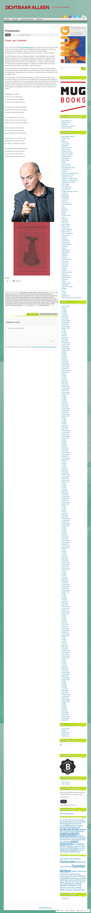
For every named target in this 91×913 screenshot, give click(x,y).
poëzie (55, 300)
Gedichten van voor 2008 (68, 182)
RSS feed (65, 17)
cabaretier (21, 295)
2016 (64, 823)
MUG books (65, 209)
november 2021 (66, 410)
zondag (78, 851)
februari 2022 (65, 405)
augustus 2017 (65, 504)
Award (63, 140)
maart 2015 (64, 557)
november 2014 (66, 564)
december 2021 (66, 408)
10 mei (8, 35)
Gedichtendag (65, 184)
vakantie (83, 846)
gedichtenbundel (68, 835)
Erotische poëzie (66, 164)
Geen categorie (65, 186)
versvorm (52, 303)
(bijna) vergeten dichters (68, 136)
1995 (20, 294)
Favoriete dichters (32, 292)
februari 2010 (65, 668)
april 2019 (64, 467)
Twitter (77, 17)
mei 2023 (64, 377)
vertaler (69, 848)
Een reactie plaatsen (44, 305)
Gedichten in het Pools (67, 175)
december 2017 (66, 496)
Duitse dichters (65, 160)
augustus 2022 (65, 394)
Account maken (66, 728)
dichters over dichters (67, 155)
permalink (30, 305)
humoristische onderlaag (48, 297)
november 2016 (66, 520)
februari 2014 (65, 581)
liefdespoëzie (63, 839)
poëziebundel (66, 843)
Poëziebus (64, 237)
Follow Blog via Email (70, 788)
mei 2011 (64, 641)
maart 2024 (64, 359)
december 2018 (66, 474)
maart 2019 (64, 469)
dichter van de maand (67, 153)
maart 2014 (64, 579)
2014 (83, 821)
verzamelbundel (81, 848)
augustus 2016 (65, 526)
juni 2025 (64, 332)
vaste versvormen (45, 303)
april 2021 (64, 423)
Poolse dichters (66, 250)
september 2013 (66, 590)
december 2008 (66, 694)
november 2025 (66, 322)
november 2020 (66, 432)
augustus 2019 (65, 460)
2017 (67, 823)
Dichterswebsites (23, 292)
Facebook (71, 17)
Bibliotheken (65, 142)
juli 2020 (64, 440)
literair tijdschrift (19, 300)
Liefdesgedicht (82, 837)
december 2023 (66, 364)
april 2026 (64, 313)
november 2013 (66, 586)
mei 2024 (64, 355)
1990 (14, 294)
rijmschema (29, 302)
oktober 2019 (65, 456)
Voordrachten (65, 285)
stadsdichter (65, 266)
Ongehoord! (65, 219)
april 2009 (64, 687)
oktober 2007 (65, 720)
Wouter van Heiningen (69, 851)
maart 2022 (64, 403)
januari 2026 (65, 319)
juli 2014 (64, 571)
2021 (78, 823)
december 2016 (66, 518)
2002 (78, 819)
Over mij (39, 19)
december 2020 (66, 430)
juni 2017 (64, 507)
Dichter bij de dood (66, 147)
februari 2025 (65, 339)
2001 (29, 294)
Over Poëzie (65, 220)
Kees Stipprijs (31, 298)
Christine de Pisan (66, 128)
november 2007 (66, 718)
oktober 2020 (65, 434)
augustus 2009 (65, 679)
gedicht (12, 297)
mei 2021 (64, 421)
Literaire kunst (65, 202)
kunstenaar (72, 837)
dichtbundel (65, 829)
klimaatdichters (65, 197)
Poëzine (64, 248)
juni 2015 (64, 551)
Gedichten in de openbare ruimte (70, 173)
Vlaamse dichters (66, 283)
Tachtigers (64, 270)
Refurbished (65, 124)
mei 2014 (64, 575)
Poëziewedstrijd (66, 242)
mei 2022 (64, 399)
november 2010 (66, 652)
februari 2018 (65, 493)
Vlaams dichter (65, 850)
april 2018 (64, 489)
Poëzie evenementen (67, 230)
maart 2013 (64, 601)
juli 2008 (64, 703)
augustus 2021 (65, 416)
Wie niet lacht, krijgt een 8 (68, 126)
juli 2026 (64, 308)
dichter (50, 295)
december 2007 (66, 716)
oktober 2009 (65, 676)
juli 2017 (64, 506)
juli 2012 (64, 615)
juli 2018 (64, 484)
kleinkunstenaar (45, 298)
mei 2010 (64, 663)
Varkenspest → (54, 26)
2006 (61, 821)
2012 (77, 821)
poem (83, 839)
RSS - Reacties (66, 784)
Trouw (39, 303)
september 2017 (66, 502)
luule (63, 206)
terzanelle (10, 303)
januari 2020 (65, 451)
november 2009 (66, 674)
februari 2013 (65, 603)
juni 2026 (64, 310)
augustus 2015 (65, 548)
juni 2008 (64, 705)
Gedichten (64, 171)
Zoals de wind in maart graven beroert (71, 297)
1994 (66, 819)
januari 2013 (65, 604)
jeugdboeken (8, 298)
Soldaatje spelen (66, 122)
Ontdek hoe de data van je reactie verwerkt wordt (44, 347)
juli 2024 (64, 352)
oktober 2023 (65, 368)
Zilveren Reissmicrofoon (16, 305)
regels (24, 302)
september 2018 (66, 480)
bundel (62, 827)
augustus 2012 (65, 614)
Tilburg (28, 303)
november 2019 (66, 454)
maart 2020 (64, 447)
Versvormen (46, 292)
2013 (35, 294)
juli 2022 (64, 396)
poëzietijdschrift (66, 241)
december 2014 (66, 562)
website (61, 851)
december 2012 (66, 606)
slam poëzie (65, 261)
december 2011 (65, 628)
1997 (68, 819)
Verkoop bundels (66, 277)
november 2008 (66, 696)
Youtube (64, 292)
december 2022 (66, 386)
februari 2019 (65, 471)
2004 (83, 819)
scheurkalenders (37, 302)
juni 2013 (64, 595)
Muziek (63, 213)
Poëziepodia (65, 239)
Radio (21, 302)
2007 (63, 821)
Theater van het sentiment (19, 303)
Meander (64, 208)
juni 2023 (64, 375)
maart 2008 (64, 711)
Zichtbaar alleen (66, 296)
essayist (74, 831)
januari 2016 (65, 538)
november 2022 (66, 388)
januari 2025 (65, 341)
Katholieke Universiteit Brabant (19, 298)
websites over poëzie (67, 286)
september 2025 (66, 326)
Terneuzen (52, 302)
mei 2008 (64, 707)
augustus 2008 (65, 701)
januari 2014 (65, 582)
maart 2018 (64, 491)
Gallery (15, 19)
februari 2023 (65, 383)
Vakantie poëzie (66, 275)
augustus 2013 (65, 592)
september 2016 (66, 524)
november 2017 (66, 498)
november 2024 (66, 344)
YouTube (83, 17)
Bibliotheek (73, 825)
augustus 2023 (65, 372)
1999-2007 (25, 294)
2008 (66, 821)
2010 (71, 821)
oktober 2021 (65, 412)
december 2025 (66, 321)
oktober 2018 (65, 478)
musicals (33, 300)
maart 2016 (64, 535)
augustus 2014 (65, 570)
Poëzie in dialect (66, 231)
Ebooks (64, 162)
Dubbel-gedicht (65, 158)
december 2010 (66, 650)
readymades (65, 255)
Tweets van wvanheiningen (66, 813)
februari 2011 (65, 646)
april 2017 (64, 511)
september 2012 (66, 612)
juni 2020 (64, 441)
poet (64, 842)
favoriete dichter (80, 831)
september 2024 (66, 348)
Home (7, 19)
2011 (74, 821)
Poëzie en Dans (66, 224)
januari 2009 (65, 692)
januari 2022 (65, 407)
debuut (66, 827)
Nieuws (63, 217)
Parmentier (43, 300)
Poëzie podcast (66, 235)
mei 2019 (64, 465)
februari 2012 (65, 625)
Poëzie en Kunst (66, 228)
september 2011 (66, 634)
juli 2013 (64, 593)
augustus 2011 (65, 636)
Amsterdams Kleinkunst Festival (44, 294)
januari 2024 (65, 363)
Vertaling (75, 848)
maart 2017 (64, 513)
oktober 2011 (65, 632)
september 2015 (66, 546)
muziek (73, 839)
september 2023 (66, 370)
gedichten (16, 297)
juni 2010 (64, 661)
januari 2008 (65, 714)
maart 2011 (64, 645)
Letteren (7, 300)
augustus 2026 (65, 306)
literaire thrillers (27, 300)
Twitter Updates (68, 809)
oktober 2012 (65, 610)
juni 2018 (64, 485)
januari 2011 (65, 648)
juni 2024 (64, 353)
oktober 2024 (65, 346)
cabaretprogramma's (29, 295)
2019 (72, 823)
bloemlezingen (14, 295)
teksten (43, 302)
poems (61, 842)
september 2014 (66, 568)
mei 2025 (64, 333)
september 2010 (66, 656)
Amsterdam (62, 825)
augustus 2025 (65, 328)
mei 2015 (64, 553)
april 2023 (64, 379)
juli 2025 (64, 330)
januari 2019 (65, 473)
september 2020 (66, 436)
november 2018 (66, 476)
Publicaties (64, 253)
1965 (11, 294)
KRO (51, 298)
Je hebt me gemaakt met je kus (70, 191)
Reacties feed (65, 734)
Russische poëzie (66, 259)
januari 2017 (65, 517)
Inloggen (64, 730)
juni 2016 (64, 529)
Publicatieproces (66, 252)
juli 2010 (64, 659)
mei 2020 (64, 443)
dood (70, 831)
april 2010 (64, 665)
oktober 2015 (65, 544)
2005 (32, 294)
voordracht (81, 850)
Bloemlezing (79, 825)
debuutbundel (71, 827)
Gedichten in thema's (67, 177)
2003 (81, 819)
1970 (61, 819)
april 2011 (64, 643)
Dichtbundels (65, 145)
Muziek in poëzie (66, 215)
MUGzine (64, 211)
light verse (39, 292)
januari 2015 (65, 560)
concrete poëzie (66, 144)
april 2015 (64, 555)
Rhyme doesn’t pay (67, 120)
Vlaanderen (74, 850)
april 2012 (64, 621)
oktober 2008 (65, 698)
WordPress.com (66, 736)
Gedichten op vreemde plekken (70, 180)
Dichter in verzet (66, 149)
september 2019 (66, 458)
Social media (65, 263)
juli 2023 (64, 374)
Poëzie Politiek (8, 302)
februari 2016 (65, 537)
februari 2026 (65, 317)
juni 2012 (64, 617)
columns (37, 295)
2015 (61, 823)
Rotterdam (81, 844)
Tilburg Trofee (33, 303)
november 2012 (66, 608)
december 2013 (66, 584)
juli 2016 (64, 528)
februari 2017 (65, 515)
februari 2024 (65, 361)
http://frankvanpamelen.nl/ (27, 47)
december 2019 (66, 452)
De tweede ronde (43, 295)
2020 (75, 823)
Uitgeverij (64, 274)
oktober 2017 (65, 500)
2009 (69, 821)
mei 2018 (64, 487)
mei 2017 (64, 509)
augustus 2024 (65, 350)
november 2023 (66, 366)
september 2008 (66, 700)
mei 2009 (64, 685)
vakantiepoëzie (63, 848)
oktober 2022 (65, 390)
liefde (77, 837)
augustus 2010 (65, 657)
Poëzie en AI (65, 222)
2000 (73, 819)
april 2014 (64, 577)
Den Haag (77, 827)
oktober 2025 (65, 324)
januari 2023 (65, 385)
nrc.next (38, 300)
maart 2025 (64, 337)
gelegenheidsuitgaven (25, 297)
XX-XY (63, 290)
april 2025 (64, 335)
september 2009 (66, 678)
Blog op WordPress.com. (45, 907)
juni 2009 (64, 683)
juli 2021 (64, 418)
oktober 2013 (65, 588)
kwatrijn (54, 298)
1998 (71, 819)
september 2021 (66, 414)
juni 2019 (64, 463)
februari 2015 (65, 559)
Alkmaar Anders (66, 138)
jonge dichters (65, 195)
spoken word (65, 264)
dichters (83, 829)
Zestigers (64, 294)
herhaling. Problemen (36, 297)
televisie (47, 302)
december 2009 (66, 672)
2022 (80, 823)
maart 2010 (64, 667)
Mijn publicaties (27, 19)
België (67, 825)
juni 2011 (64, 639)
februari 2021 (65, 427)
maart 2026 (64, 315)
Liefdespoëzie (65, 198)
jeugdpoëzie (65, 193)
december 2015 (66, 540)
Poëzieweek (65, 246)
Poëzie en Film (65, 226)
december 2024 (66, 342)
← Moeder (7, 26)
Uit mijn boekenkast (67, 272)
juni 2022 (64, 397)
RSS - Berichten (66, 782)
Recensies (64, 257)
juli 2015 (64, 549)
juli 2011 (64, 637)
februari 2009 (65, 690)
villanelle (7, 305)
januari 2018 (65, 495)
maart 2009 (64, 689)
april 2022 (64, 401)
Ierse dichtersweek (66, 187)
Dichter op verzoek (66, 151)
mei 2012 (64, 619)
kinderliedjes (38, 298)
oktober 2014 (65, 566)
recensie (75, 844)
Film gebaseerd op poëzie (68, 167)
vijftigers (64, 281)
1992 (17, 294)
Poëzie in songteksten (67, 233)
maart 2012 (64, 623)
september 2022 (66, 392)
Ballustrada (8, 295)
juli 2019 (64, 462)
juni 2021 (64, 419)
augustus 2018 (65, 482)
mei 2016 (64, 531)
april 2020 (64, 445)
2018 (70, 823)
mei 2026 (64, 311)
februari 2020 (65, 449)
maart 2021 (64, 425)
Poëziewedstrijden (66, 244)
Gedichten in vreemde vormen (69, 178)
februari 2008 (65, 712)
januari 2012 (65, 626)
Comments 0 (32, 314)
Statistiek (64, 268)
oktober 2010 (65, 654)
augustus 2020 (65, 438)
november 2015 (66, 542)
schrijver (63, 846)
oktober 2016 (65, 522)
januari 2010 (65, 670)
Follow (63, 801)
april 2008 (64, 709)
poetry (68, 842)
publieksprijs (16, 302)
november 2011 (65, 630)
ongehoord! (78, 839)
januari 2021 (65, 429)
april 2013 (64, 599)
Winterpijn (64, 288)
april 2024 (64, 357)
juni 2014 (64, 573)
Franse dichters (66, 169)
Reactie (51, 341)
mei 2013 (64, 597)
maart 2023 (64, 381)
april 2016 (64, 533)
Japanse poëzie (66, 189)
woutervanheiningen (25, 35)
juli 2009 (64, 681)
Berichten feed (65, 732)
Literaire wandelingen (67, 204)
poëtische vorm (50, 300)
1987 (63, 819)
